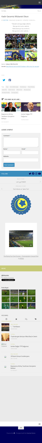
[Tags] (36, 319)
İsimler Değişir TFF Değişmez (26, 115)
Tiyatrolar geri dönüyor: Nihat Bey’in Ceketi (24, 336)
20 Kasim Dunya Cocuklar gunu (20, 356)
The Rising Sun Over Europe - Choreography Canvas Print (21, 256)
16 (19, 105)
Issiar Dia (4, 90)
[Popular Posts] (16, 319)
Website (6, 156)
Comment (6, 136)
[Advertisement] (21, 399)
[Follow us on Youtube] (39, 173)
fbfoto (22, 258)
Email (24, 149)
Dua (7, 87)
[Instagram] (36, 173)
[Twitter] (30, 173)
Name (5, 149)
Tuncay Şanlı (14, 92)
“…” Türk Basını (15, 326)
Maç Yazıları (14, 324)
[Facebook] (33, 173)
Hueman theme (31, 433)
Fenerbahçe (23, 87)
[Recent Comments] (26, 319)
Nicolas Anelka (6, 92)
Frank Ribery (31, 87)
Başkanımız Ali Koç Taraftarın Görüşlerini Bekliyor (7, 116)
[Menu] (39, 2)
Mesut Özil (19, 90)
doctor (5, 20)
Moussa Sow (27, 90)
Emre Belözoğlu (14, 87)
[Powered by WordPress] (14, 433)
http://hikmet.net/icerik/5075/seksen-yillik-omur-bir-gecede (22, 66)
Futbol (3, 11)
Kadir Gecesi (11, 90)
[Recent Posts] (6, 319)
